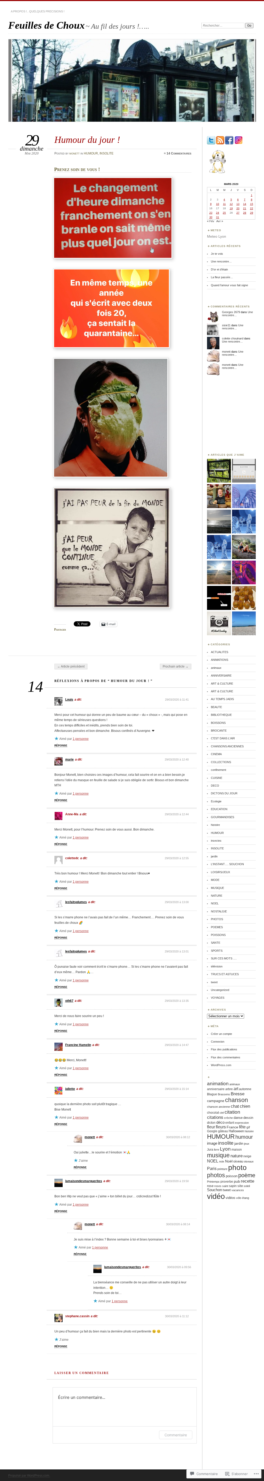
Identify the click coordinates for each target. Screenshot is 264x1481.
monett (74, 153)
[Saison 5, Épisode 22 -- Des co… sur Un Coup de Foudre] (219, 496)
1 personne (81, 739)
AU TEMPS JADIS (222, 699)
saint (225, 1186)
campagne (215, 1101)
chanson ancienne (218, 1106)
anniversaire (216, 1089)
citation (232, 1112)
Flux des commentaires (225, 1057)
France (232, 1127)
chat (235, 1106)
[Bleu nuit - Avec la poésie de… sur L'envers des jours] (244, 522)
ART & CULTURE (222, 683)
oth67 (69, 1001)
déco (220, 1122)
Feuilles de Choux (46, 25)
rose (210, 1186)
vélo (238, 1197)
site (240, 1186)
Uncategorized (220, 989)
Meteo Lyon (216, 236)
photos (216, 1175)
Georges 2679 (231, 312)
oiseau (238, 1161)
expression (242, 1122)
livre (216, 1149)
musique (218, 1155)
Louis (69, 699)
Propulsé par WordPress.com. (29, 1475)
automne (245, 1089)
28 (244, 212)
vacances (238, 1190)
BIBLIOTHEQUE (221, 714)
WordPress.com (221, 1065)
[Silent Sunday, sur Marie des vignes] (219, 623)
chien (245, 1106)
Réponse (60, 745)
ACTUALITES (219, 652)
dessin (248, 1118)
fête (242, 1127)
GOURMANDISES (222, 817)
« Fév (210, 221)
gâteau (223, 1131)
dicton (211, 1123)
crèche (228, 1117)
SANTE (215, 942)
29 (251, 212)
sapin (233, 1186)
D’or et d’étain (219, 269)
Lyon (225, 1149)
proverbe (226, 1181)
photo (237, 1168)
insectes (216, 840)
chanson (236, 1100)
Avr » (219, 221)
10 (217, 204)
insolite (226, 1143)
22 (251, 208)
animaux (216, 667)
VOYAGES (217, 997)
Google (212, 1131)
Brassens (224, 1094)
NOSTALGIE (219, 911)
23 (210, 212)
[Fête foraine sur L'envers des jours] (244, 573)
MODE (215, 879)
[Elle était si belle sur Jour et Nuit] (219, 471)
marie (69, 759)
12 (231, 204)
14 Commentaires (179, 153)
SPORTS (216, 950)
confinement (218, 769)
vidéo (216, 1196)
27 (238, 212)
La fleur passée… (222, 277)
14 (244, 204)
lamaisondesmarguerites (83, 1181)
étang (245, 1197)
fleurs (221, 1127)
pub (237, 1181)
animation (218, 1083)
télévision (216, 966)
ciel (222, 1112)
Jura (210, 1149)
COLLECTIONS (221, 762)
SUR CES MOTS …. (224, 958)
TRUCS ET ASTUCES (225, 974)
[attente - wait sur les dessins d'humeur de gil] (244, 471)
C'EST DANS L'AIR (223, 738)
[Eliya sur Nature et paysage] (244, 547)
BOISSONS (218, 722)
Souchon (214, 1190)
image (212, 1143)
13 (238, 204)
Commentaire (175, 1435)
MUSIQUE (217, 887)
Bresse (237, 1093)
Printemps (213, 1181)
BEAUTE (216, 707)
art (236, 1089)
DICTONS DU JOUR (224, 793)
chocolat (213, 1112)
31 (217, 217)
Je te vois (217, 253)
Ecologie (216, 801)
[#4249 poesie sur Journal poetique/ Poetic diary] (219, 522)
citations (215, 1117)
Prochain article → (175, 666)
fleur (211, 1127)
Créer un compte (221, 1033)
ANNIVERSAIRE (221, 675)
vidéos (230, 1198)
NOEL (215, 903)
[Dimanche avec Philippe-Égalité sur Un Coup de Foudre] (244, 598)
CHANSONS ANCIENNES (227, 746)
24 (217, 212)
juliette (70, 1089)
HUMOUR (91, 153)
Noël (229, 1161)
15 (251, 204)
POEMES (217, 927)
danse (238, 1118)
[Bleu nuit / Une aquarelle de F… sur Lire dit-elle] (219, 547)
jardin (214, 856)
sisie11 (226, 325)
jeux (246, 1143)
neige (247, 1156)
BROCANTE (219, 730)
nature (236, 1155)
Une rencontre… (221, 261)
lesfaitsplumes (76, 902)
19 (231, 208)
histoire (215, 824)
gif (248, 1127)
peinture (222, 1168)
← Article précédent (71, 666)
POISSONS (218, 934)
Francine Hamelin (78, 1045)
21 (244, 208)
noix (221, 1161)
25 (224, 212)
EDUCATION (219, 809)
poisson (231, 1176)
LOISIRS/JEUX (220, 872)
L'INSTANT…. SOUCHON (227, 864)
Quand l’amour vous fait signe (229, 285)
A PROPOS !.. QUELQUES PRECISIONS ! (37, 11)
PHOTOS (217, 919)
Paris (212, 1168)
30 (210, 217)
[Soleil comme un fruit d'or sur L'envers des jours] (244, 496)
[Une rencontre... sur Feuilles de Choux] (219, 573)
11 (224, 204)
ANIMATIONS (219, 659)
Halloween (236, 1131)
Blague (212, 1094)
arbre (229, 1089)
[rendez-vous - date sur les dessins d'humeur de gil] (219, 598)
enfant (229, 1122)
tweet (214, 982)
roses (217, 1186)
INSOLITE (106, 153)
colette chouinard (232, 338)
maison (237, 1149)
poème (246, 1175)
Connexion (217, 1041)
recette (247, 1181)
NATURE (216, 895)
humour (244, 1137)
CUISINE (216, 777)
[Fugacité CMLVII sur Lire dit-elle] (244, 623)
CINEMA (216, 754)
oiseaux (249, 1161)
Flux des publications (224, 1049)
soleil (247, 1186)
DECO (215, 785)
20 (238, 208)
